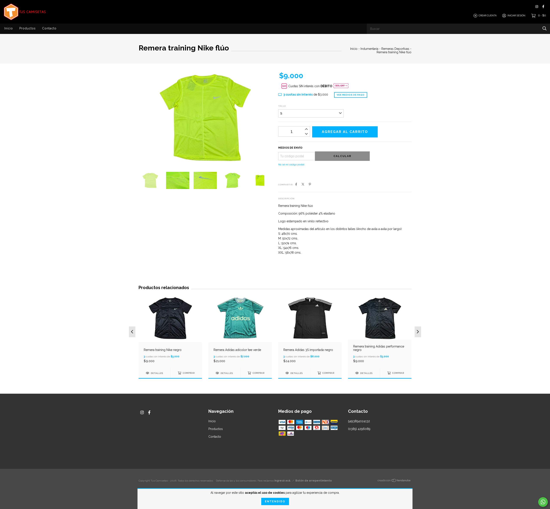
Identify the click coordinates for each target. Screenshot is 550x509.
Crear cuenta (488, 15)
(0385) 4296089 (359, 429)
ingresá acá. (282, 480)
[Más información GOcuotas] (340, 86)
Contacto (49, 28)
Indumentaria (369, 48)
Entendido (275, 501)
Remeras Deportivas (395, 48)
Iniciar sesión (516, 15)
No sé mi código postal (291, 164)
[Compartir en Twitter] (303, 184)
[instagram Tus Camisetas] (537, 6)
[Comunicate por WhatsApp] (543, 502)
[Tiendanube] (394, 481)
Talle (282, 106)
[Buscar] (544, 28)
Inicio (8, 28)
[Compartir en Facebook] (296, 184)
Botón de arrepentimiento (313, 480)
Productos (27, 28)
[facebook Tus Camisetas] (543, 6)
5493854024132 (359, 421)
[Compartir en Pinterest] (310, 184)
